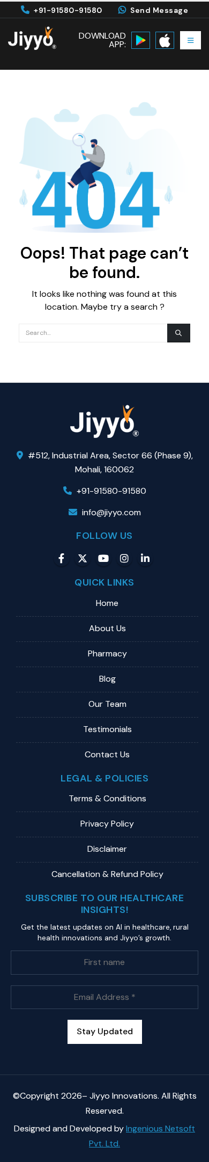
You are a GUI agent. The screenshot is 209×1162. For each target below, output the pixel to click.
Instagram (124, 558)
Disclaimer (107, 848)
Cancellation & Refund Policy (107, 874)
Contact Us (107, 754)
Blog (107, 678)
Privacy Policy (107, 823)
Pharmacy (107, 653)
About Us (107, 628)
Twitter (82, 558)
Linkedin (145, 558)
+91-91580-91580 (68, 10)
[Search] (178, 333)
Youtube (103, 558)
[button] (190, 40)
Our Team (107, 704)
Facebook (62, 558)
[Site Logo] (32, 38)
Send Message (159, 10)
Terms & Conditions (107, 798)
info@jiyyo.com (111, 512)
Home (107, 603)
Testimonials (107, 729)
